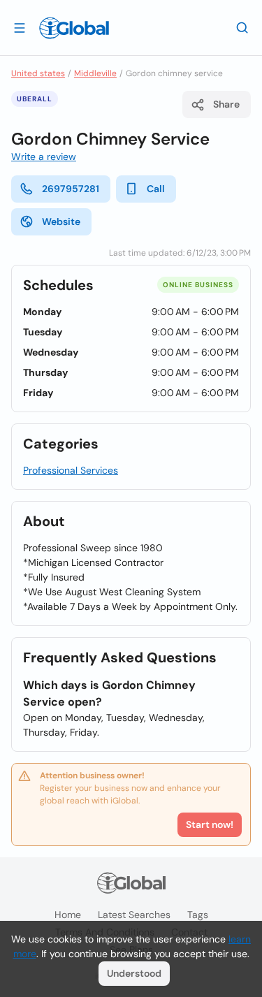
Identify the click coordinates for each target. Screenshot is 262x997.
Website (61, 221)
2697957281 (70, 188)
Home (67, 914)
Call (156, 188)
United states (38, 73)
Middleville (95, 73)
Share (226, 104)
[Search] (242, 27)
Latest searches (134, 914)
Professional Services (70, 470)
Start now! (209, 824)
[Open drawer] (20, 27)
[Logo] (74, 28)
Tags (197, 914)
